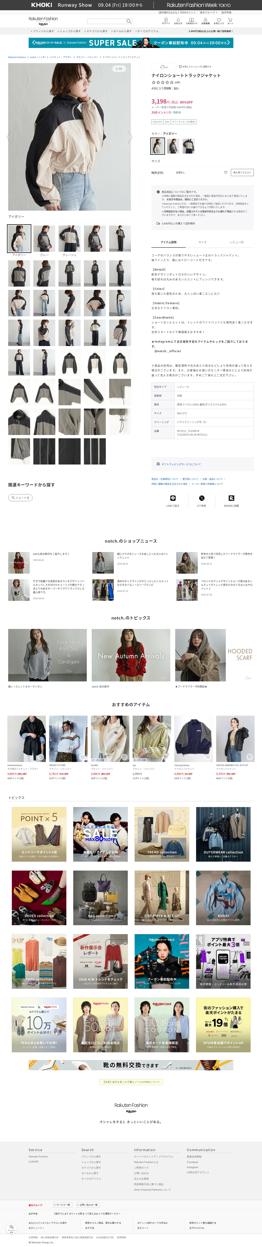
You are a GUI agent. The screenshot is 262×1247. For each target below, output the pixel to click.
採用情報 (121, 1237)
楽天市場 (226, 12)
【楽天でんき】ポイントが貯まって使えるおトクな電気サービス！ (87, 1213)
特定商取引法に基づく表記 (149, 1184)
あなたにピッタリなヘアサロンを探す (48, 1222)
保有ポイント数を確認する (202, 1222)
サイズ (203, 242)
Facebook (192, 1162)
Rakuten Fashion (17, 57)
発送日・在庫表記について (164, 479)
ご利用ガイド (141, 1167)
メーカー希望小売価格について (207, 484)
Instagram (192, 1167)
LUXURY (34, 1161)
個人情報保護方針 (50, 1237)
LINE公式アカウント (198, 1172)
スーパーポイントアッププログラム (153, 1156)
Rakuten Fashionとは (146, 1162)
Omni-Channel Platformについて (152, 1189)
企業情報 (33, 1237)
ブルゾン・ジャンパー (87, 57)
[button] (69, 137)
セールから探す (90, 1173)
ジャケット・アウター (61, 57)
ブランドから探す (91, 1156)
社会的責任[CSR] (105, 1237)
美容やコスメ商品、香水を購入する (103, 1222)
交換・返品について (212, 479)
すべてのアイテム (91, 1178)
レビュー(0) (237, 242)
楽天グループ (207, 12)
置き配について (190, 479)
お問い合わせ (141, 1173)
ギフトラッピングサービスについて (181, 464)
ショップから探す (91, 1162)
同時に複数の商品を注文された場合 (169, 484)
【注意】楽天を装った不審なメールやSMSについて (131, 1081)
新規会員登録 (194, 1156)
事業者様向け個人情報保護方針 (77, 1237)
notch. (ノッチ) (38, 57)
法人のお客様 (141, 1178)
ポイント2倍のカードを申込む (152, 1222)
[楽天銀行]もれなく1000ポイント (177, 12)
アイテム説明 (168, 242)
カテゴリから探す (91, 1167)
